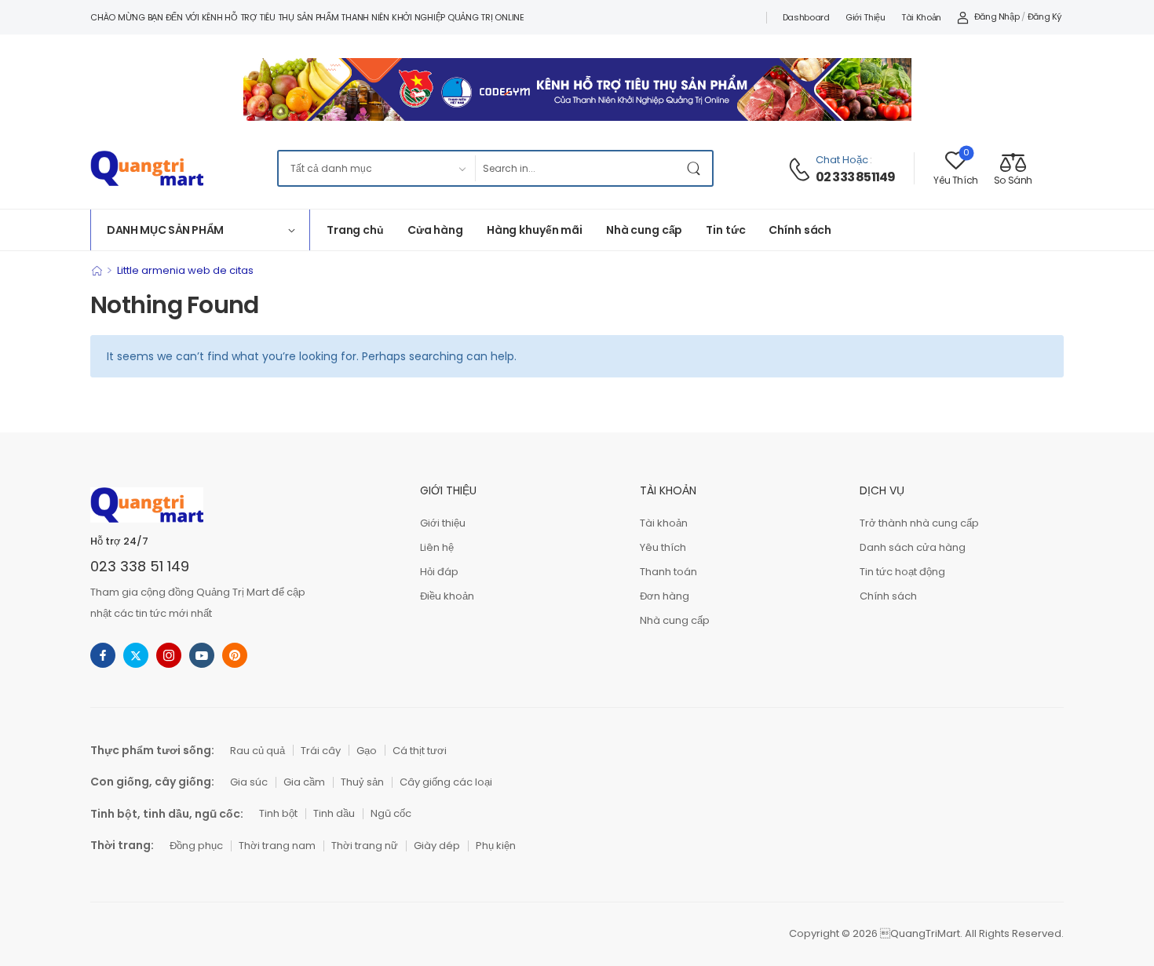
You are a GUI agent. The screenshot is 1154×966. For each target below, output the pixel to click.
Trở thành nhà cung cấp (919, 523)
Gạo (366, 750)
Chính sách (800, 230)
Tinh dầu (334, 813)
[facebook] (102, 655)
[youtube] (201, 655)
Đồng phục (196, 845)
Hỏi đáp (439, 571)
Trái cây (321, 750)
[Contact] (801, 169)
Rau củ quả (257, 750)
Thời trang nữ (364, 845)
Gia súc (249, 782)
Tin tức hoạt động (902, 571)
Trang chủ (355, 230)
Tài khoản (921, 17)
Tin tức (725, 230)
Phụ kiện (496, 845)
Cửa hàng (435, 230)
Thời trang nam (277, 845)
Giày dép (437, 845)
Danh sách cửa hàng (913, 547)
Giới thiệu (865, 17)
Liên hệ (437, 547)
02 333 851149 (856, 177)
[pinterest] (234, 655)
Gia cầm (304, 782)
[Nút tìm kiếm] (696, 168)
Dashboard (806, 17)
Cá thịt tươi (420, 750)
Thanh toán (668, 571)
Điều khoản (447, 596)
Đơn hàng (664, 596)
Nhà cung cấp (644, 230)
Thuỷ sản (362, 782)
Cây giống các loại (446, 782)
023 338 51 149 (139, 566)
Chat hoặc (842, 159)
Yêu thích (663, 547)
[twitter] (135, 655)
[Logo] (146, 168)
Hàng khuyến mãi (534, 230)
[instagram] (168, 655)
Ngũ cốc (391, 813)
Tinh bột (278, 813)
